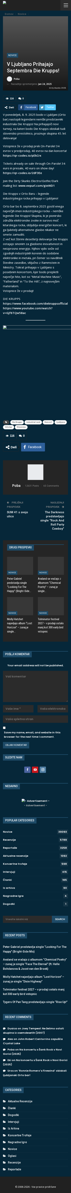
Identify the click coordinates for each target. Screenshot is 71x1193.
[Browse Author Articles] (35, 472)
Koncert (48, 422)
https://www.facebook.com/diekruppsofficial (35, 303)
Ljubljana (60, 422)
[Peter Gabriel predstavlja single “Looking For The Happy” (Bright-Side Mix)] (20, 566)
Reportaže (10, 848)
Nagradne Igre (13, 896)
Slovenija (21, 427)
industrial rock (33, 422)
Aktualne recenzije (15, 856)
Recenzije (9, 840)
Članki (7, 880)
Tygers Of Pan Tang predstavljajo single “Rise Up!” (35, 1002)
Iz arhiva (9, 888)
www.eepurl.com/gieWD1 (36, 185)
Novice (12, 55)
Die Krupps (17, 422)
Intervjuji (9, 872)
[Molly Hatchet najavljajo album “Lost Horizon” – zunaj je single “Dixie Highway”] (20, 606)
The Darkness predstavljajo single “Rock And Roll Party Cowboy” (52, 520)
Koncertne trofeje (15, 864)
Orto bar (8, 427)
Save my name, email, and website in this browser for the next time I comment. (32, 735)
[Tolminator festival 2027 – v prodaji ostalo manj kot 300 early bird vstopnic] (51, 606)
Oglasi (12, 1155)
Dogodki (9, 904)
